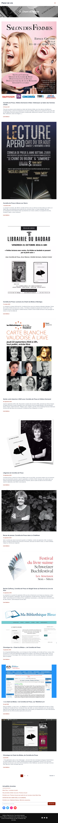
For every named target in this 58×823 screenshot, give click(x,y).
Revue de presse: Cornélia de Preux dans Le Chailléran (21, 535)
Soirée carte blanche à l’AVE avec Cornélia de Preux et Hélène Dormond (27, 399)
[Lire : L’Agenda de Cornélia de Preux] (29, 442)
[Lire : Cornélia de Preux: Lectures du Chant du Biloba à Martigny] (29, 259)
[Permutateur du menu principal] (55, 3)
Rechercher (51, 803)
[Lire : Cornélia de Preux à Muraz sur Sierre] (29, 160)
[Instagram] (46, 817)
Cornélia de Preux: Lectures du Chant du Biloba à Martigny (22, 302)
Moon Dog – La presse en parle (10, 790)
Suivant (52, 775)
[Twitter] (44, 817)
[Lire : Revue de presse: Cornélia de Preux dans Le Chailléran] (29, 510)
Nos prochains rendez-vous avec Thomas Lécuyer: (15, 792)
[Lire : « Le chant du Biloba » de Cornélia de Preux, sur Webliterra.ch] (29, 681)
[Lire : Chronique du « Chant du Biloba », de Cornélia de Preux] (29, 625)
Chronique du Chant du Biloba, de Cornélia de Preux (20, 755)
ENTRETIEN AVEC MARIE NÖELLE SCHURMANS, (14, 797)
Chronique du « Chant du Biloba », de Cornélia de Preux (21, 647)
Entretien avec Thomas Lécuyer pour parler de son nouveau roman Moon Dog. (22, 795)
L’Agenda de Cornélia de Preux (13, 473)
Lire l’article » (6, 116)
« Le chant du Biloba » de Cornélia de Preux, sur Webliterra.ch (24, 702)
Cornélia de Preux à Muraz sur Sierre (15, 203)
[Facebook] (42, 817)
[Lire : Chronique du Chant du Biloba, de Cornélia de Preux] (29, 735)
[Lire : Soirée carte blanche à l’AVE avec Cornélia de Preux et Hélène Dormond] (29, 357)
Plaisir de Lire (7, 3)
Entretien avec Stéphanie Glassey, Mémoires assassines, (16, 800)
